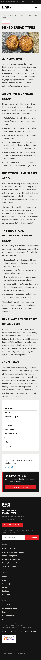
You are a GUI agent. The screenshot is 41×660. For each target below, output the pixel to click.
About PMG (6, 605)
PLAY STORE (24, 631)
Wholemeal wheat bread (13, 438)
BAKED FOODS (13, 15)
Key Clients (6, 591)
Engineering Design (9, 549)
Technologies (7, 584)
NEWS (2, 2)
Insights (5, 587)
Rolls (6, 442)
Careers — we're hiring (10, 608)
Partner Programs (8, 616)
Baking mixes (9, 425)
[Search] (32, 7)
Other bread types (11, 417)
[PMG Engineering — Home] (6, 7)
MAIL (15, 631)
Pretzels (7, 446)
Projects (5, 577)
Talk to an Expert (21, 487)
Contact (5, 619)
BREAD (23, 15)
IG (11, 631)
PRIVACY (6, 657)
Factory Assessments (9, 563)
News (4, 612)
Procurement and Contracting (13, 552)
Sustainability (7, 595)
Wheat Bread (9, 429)
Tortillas (7, 412)
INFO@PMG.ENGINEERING (9, 627)
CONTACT (24, 2)
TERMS (12, 657)
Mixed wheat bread (11, 434)
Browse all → (10, 467)
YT (3, 631)
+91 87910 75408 (25, 627)
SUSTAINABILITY (12, 2)
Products (5, 580)
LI (6, 631)
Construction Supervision (11, 559)
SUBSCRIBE (32, 537)
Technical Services (9, 566)
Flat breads (8, 408)
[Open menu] (37, 7)
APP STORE (33, 631)
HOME (4, 15)
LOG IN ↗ (32, 2)
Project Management (9, 556)
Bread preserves (10, 421)
